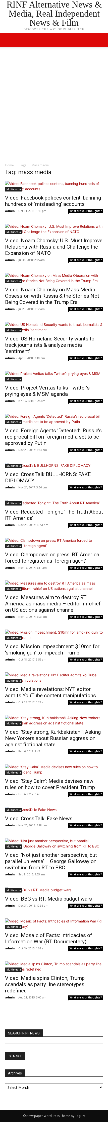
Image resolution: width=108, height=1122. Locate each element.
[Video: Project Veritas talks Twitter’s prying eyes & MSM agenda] (54, 376)
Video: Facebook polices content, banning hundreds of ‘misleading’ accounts (53, 201)
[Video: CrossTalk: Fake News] (54, 809)
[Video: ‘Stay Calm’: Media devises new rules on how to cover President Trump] (54, 769)
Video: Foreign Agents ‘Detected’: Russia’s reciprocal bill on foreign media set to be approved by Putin (53, 437)
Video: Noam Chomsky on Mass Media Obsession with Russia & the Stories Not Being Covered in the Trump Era (52, 296)
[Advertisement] (54, 106)
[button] (101, 40)
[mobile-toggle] (9, 40)
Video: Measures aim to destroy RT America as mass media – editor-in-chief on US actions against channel (53, 603)
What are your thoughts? (86, 211)
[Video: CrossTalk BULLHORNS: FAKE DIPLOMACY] (54, 465)
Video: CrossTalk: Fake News (39, 819)
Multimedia (14, 189)
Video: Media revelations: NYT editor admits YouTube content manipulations (50, 692)
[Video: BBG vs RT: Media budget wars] (54, 890)
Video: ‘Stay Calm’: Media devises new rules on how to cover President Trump (50, 784)
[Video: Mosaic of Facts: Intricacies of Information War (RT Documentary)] (54, 923)
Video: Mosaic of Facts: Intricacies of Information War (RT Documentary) (48, 938)
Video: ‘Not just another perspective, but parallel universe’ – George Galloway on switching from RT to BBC (51, 861)
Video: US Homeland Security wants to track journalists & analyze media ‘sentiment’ (49, 345)
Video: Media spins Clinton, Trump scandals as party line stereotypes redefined (45, 984)
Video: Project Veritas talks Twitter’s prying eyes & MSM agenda (47, 391)
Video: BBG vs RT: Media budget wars (48, 899)
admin (10, 211)
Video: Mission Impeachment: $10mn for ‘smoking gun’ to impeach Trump (52, 649)
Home (9, 165)
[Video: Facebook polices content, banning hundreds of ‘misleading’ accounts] (54, 186)
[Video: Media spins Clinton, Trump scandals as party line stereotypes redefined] (54, 966)
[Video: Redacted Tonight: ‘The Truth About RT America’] (54, 503)
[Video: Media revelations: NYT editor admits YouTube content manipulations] (54, 677)
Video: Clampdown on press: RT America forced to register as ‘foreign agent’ (52, 558)
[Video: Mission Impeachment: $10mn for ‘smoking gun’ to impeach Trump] (54, 635)
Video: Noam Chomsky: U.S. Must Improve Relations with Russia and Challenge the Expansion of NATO (53, 247)
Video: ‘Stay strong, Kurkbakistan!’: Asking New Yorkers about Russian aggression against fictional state (53, 738)
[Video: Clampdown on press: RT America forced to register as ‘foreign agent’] (54, 543)
